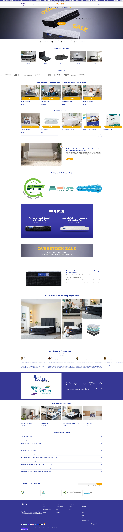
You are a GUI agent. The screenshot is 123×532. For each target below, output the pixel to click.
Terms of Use (93, 485)
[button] (59, 36)
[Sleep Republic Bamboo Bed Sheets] (72, 120)
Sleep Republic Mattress (72, 274)
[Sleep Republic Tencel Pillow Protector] (92, 120)
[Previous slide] (58, 36)
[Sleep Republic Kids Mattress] (92, 92)
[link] (34, 188)
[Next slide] (64, 36)
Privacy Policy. (98, 485)
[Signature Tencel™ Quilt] (113, 120)
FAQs (66, 1)
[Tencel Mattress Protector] (30, 120)
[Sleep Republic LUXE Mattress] (72, 92)
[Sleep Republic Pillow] (51, 120)
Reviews (69, 1)
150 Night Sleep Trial (61, 1)
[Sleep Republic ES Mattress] (30, 92)
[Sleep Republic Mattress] (51, 92)
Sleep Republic (25, 527)
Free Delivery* (55, 1)
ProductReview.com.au (77, 492)
